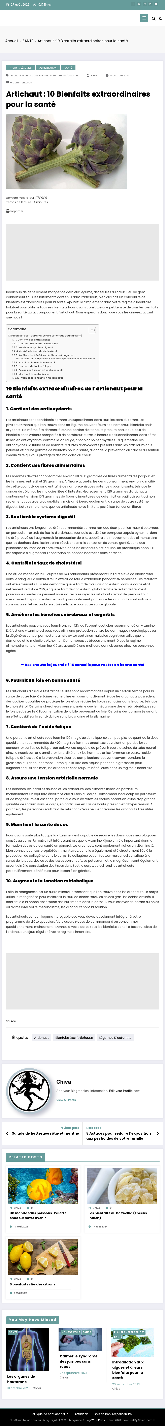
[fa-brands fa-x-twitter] (139, 4)
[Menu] (144, 18)
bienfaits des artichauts (37, 75)
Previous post (69, 1128)
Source (11, 1021)
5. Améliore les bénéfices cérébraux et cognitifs (44, 355)
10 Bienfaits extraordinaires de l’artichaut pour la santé (46, 335)
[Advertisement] (82, 252)
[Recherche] (153, 19)
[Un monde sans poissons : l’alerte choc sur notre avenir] (43, 1186)
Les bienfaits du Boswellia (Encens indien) (118, 1215)
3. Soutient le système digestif (34, 347)
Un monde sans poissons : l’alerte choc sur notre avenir (38, 1215)
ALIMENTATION (48, 67)
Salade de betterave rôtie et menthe (45, 1133)
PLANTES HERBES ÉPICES (77, 1332)
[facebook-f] (133, 4)
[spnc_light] (160, 18)
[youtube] (156, 4)
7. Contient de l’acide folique (33, 366)
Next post (93, 1128)
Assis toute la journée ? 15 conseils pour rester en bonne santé (84, 664)
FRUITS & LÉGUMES (21, 67)
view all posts (66, 1100)
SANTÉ (68, 67)
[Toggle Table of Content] (90, 330)
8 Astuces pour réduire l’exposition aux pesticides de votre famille (118, 1136)
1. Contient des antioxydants (32, 339)
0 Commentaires (21, 82)
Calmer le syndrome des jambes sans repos (26, 1361)
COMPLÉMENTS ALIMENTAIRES (133, 1332)
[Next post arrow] (158, 1133)
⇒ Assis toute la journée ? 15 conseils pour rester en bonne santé (58, 358)
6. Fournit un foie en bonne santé (35, 362)
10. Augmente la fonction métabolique (40, 377)
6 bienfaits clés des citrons (32, 1284)
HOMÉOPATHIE (18, 1332)
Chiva (95, 75)
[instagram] (150, 4)
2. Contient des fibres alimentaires (37, 343)
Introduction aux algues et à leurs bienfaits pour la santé (75, 1370)
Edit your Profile (121, 1091)
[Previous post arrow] (7, 1133)
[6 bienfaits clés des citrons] (43, 1257)
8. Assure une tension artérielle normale (39, 370)
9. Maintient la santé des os (32, 374)
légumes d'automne (66, 75)
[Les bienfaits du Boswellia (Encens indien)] (122, 1186)
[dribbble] (145, 4)
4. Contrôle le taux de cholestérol (36, 351)
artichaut (15, 75)
